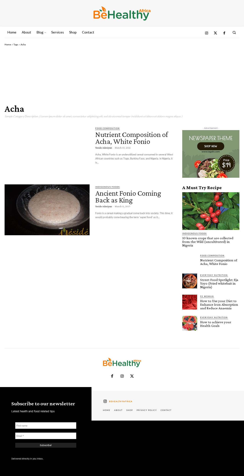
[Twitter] (215, 33)
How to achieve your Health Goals (215, 324)
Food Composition (107, 128)
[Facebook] (224, 33)
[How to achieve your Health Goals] (189, 323)
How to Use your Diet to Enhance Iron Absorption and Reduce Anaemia (219, 304)
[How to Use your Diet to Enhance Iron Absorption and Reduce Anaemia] (189, 302)
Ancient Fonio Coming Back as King (128, 196)
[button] (234, 32)
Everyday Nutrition (214, 275)
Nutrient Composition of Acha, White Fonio (131, 138)
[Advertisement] (122, 75)
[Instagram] (206, 33)
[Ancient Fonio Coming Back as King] (47, 209)
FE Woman (207, 296)
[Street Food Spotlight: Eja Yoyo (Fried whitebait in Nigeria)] (189, 281)
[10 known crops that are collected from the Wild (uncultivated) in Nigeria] (210, 211)
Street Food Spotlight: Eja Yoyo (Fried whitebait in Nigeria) (219, 283)
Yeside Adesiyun (103, 147)
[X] (132, 376)
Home (8, 44)
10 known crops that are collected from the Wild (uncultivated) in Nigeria (207, 241)
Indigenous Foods (107, 187)
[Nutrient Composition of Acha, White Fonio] (47, 151)
